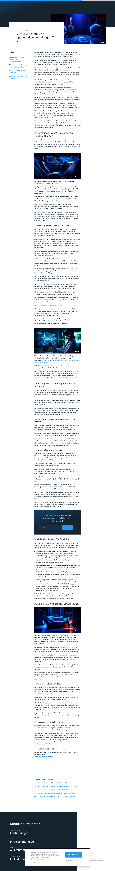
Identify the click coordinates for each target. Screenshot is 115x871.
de (91, 3)
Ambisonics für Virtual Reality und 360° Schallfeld (52, 790)
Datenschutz (91, 860)
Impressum (100, 860)
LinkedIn (15, 859)
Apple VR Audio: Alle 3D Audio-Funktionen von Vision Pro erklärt (57, 786)
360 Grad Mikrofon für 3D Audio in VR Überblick (51, 783)
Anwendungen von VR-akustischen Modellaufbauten (18, 59)
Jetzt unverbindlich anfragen (44, 744)
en (87, 3)
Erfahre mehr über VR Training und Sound (48, 305)
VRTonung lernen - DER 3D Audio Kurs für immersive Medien (56, 796)
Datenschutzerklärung (42, 857)
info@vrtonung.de (22, 841)
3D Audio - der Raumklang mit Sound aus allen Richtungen (55, 793)
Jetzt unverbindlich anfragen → (44, 757)
